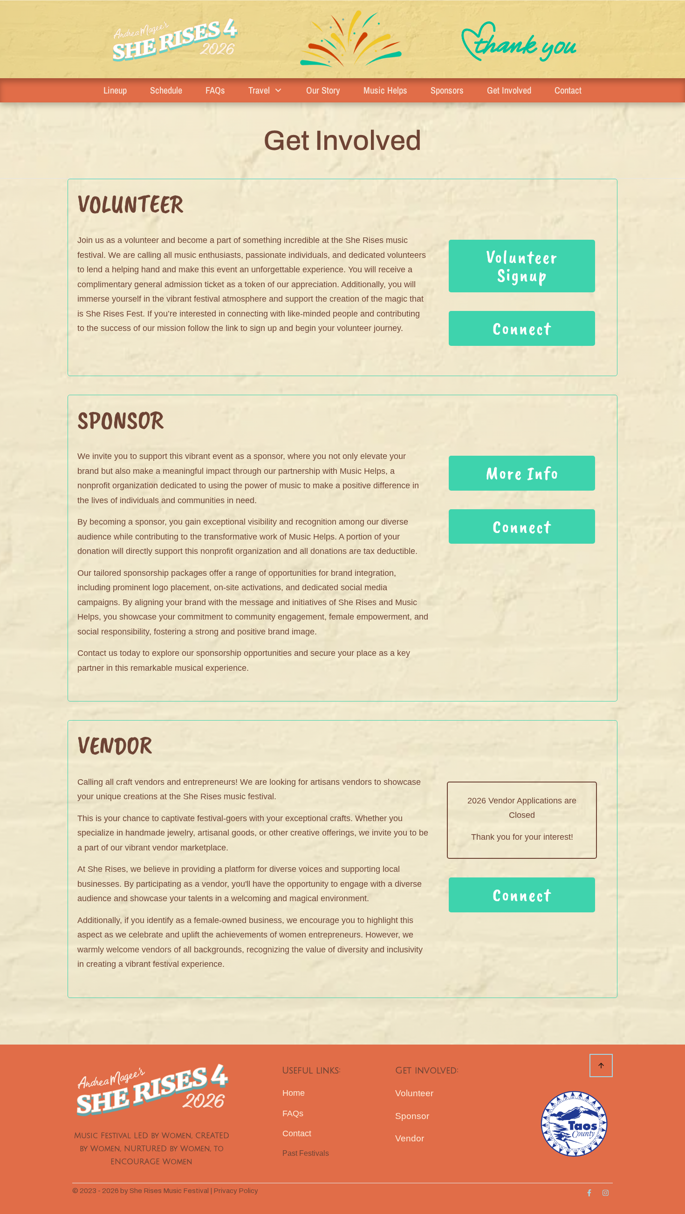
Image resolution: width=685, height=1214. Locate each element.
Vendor (409, 1138)
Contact (296, 1133)
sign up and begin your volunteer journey (325, 328)
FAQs (292, 1113)
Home (293, 1093)
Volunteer (414, 1093)
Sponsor (412, 1116)
